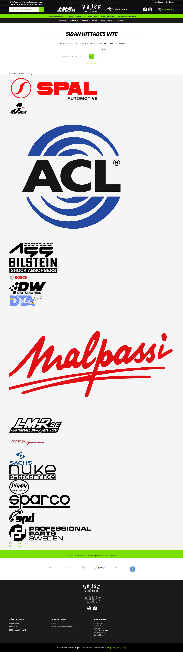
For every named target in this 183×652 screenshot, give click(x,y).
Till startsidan (91, 63)
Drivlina (94, 20)
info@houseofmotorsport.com (62, 626)
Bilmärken (62, 20)
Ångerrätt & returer (100, 630)
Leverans (97, 628)
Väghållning (73, 20)
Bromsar (85, 20)
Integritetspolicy (99, 632)
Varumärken (120, 20)
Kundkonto (170, 2)
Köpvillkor (97, 626)
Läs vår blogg (98, 635)
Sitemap (108, 647)
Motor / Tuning (106, 20)
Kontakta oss (159, 2)
